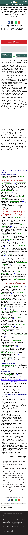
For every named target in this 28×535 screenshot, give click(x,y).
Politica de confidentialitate (11, 513)
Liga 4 (11, 4)
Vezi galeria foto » (14, 42)
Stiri (22, 19)
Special (23, 4)
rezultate (8, 505)
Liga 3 (7, 4)
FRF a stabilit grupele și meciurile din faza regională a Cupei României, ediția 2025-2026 (14, 491)
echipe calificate (14, 503)
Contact (5, 515)
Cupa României (17, 4)
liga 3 (25, 503)
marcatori (3, 505)
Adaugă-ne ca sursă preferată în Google (6, 56)
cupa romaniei (7, 503)
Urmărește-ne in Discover (20, 55)
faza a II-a (21, 503)
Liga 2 (4, 4)
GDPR (21, 513)
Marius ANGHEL (8, 19)
